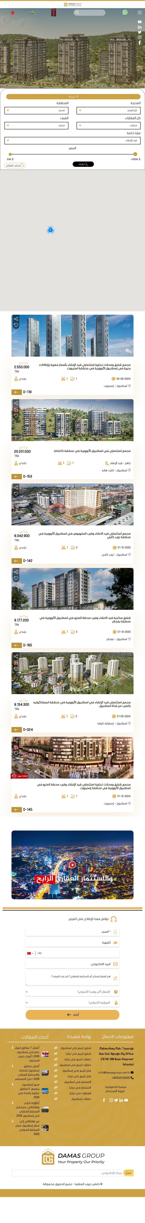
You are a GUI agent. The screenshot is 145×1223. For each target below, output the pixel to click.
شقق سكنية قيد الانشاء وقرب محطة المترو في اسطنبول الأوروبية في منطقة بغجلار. (85, 619)
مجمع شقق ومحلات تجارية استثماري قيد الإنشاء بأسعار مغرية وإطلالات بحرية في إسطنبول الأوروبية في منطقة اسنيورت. (85, 366)
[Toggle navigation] (141, 12)
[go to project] (16, 392)
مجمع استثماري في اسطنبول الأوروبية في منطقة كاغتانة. (92, 450)
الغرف (64, 118)
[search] (77, 12)
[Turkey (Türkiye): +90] (30, 953)
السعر (72, 148)
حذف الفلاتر (13, 165)
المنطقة (62, 103)
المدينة (136, 103)
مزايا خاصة (134, 133)
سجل (128, 1173)
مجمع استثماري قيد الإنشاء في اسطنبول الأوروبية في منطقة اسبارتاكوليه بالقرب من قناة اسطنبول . (82, 704)
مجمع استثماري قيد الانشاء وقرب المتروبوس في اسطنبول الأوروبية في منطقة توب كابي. (85, 535)
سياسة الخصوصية (115, 1087)
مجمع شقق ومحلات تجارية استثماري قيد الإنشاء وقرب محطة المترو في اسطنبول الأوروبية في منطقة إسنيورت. (84, 786)
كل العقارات (133, 118)
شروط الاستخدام (115, 1091)
